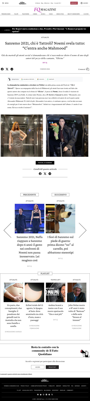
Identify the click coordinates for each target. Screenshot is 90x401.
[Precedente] (7, 230)
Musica (43, 14)
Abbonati (74, 3)
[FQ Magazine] (45, 9)
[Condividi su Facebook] (2, 69)
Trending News (5, 14)
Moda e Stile (60, 14)
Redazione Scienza (14, 331)
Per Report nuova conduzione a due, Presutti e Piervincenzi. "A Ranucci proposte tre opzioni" (49, 30)
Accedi (37, 367)
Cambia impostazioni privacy (39, 386)
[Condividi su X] (7, 69)
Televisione (25, 14)
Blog (42, 3)
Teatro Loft (55, 280)
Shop (52, 3)
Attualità (45, 37)
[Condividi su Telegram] (12, 69)
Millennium (47, 3)
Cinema (35, 14)
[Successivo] (82, 230)
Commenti (81, 69)
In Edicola (37, 3)
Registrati (52, 367)
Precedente (29, 194)
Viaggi (51, 14)
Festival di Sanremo (45, 162)
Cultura (86, 14)
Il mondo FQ (57, 3)
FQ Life (16, 14)
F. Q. (45, 62)
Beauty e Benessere (74, 14)
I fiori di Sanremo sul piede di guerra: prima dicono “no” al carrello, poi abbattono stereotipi (60, 244)
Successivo (60, 194)
